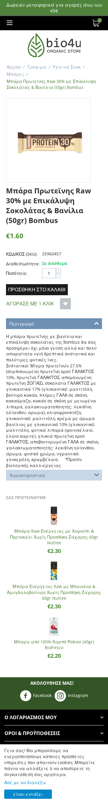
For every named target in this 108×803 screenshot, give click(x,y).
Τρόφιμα (36, 67)
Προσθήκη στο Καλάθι (36, 289)
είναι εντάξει (28, 794)
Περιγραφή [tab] (22, 324)
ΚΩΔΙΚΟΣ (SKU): (22, 254)
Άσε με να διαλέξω (25, 782)
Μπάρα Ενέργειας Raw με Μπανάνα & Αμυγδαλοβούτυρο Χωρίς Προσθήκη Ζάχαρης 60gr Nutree (54, 592)
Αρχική (14, 67)
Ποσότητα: (16, 273)
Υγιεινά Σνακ (66, 67)
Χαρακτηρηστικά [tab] (27, 475)
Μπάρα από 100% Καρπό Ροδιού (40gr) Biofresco (54, 644)
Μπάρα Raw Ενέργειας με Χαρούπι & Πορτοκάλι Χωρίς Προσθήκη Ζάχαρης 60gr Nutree (54, 537)
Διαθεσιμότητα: (22, 263)
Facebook (42, 695)
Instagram (78, 695)
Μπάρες (15, 74)
